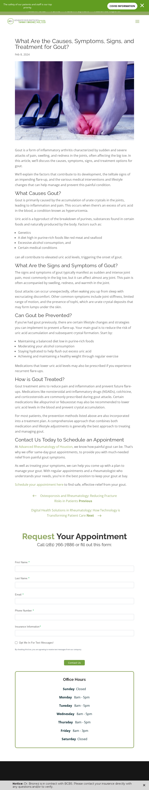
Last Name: (21, 578)
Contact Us (74, 662)
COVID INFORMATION (122, 6)
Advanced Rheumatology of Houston (46, 447)
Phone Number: (23, 610)
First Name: (21, 562)
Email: (18, 594)
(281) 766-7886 (60, 544)
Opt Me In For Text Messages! (36, 642)
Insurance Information (27, 626)
